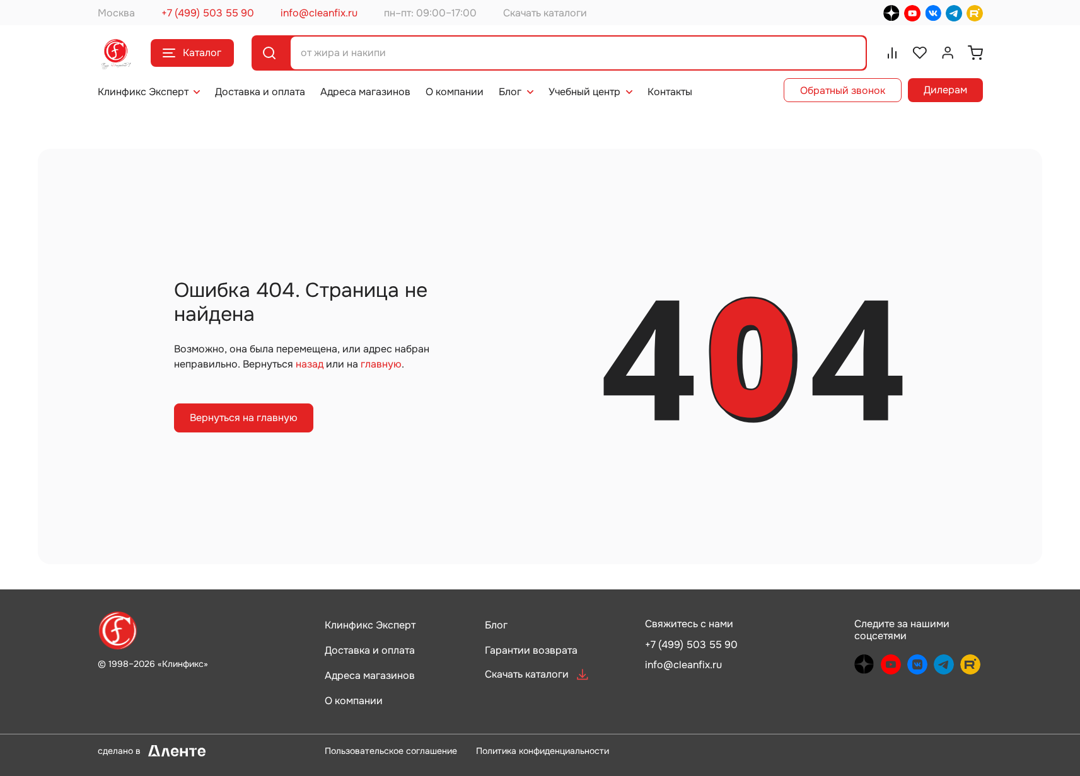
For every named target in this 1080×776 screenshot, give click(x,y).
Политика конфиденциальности (542, 750)
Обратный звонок (842, 90)
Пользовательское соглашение (391, 750)
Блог (510, 91)
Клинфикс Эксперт (143, 91)
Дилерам (945, 89)
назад (309, 364)
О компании (455, 91)
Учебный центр (584, 91)
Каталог (202, 52)
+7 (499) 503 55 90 (207, 13)
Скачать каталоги (545, 13)
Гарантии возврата (531, 650)
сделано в (137, 750)
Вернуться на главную (244, 417)
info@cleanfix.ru (319, 13)
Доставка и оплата (260, 91)
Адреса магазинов (365, 91)
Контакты (669, 91)
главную (381, 364)
